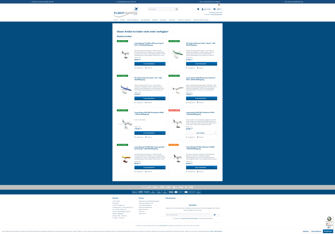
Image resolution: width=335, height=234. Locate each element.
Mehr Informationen (216, 231)
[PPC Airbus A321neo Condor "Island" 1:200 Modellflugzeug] (177, 54)
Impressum (142, 213)
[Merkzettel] (198, 9)
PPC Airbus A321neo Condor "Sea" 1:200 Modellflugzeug (148, 79)
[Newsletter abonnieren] (214, 215)
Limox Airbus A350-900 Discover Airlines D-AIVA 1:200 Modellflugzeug (200, 79)
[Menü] (332, 217)
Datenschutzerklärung (216, 14)
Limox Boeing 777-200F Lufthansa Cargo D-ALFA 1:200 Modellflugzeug (149, 44)
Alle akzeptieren (316, 231)
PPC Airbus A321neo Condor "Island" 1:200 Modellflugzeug (200, 44)
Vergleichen (139, 68)
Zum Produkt (200, 133)
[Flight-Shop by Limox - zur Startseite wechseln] (125, 12)
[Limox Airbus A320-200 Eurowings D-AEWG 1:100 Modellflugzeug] (125, 123)
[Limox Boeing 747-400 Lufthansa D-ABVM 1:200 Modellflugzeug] (177, 158)
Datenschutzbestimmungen (190, 218)
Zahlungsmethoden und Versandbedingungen (146, 204)
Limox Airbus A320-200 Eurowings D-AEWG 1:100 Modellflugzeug (149, 113)
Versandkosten (163, 225)
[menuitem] (163, 9)
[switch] (329, 227)
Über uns (141, 211)
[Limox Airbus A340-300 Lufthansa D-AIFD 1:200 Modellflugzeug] (177, 123)
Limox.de (120, 214)
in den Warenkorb (149, 64)
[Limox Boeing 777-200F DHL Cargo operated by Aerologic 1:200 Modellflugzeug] (125, 158)
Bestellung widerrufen (215, 12)
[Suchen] (177, 9)
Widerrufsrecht (143, 209)
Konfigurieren (328, 231)
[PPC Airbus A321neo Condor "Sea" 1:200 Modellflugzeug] (125, 89)
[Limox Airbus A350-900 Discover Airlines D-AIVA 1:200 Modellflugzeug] (177, 89)
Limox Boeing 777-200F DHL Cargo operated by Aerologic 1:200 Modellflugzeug (149, 148)
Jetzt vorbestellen (200, 167)
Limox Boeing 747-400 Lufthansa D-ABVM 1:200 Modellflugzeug (200, 148)
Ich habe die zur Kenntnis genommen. (193, 218)
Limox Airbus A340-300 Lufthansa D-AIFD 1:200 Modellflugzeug (200, 113)
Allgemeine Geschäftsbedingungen (149, 201)
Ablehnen (306, 231)
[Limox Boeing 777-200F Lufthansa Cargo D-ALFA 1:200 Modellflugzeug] (125, 54)
